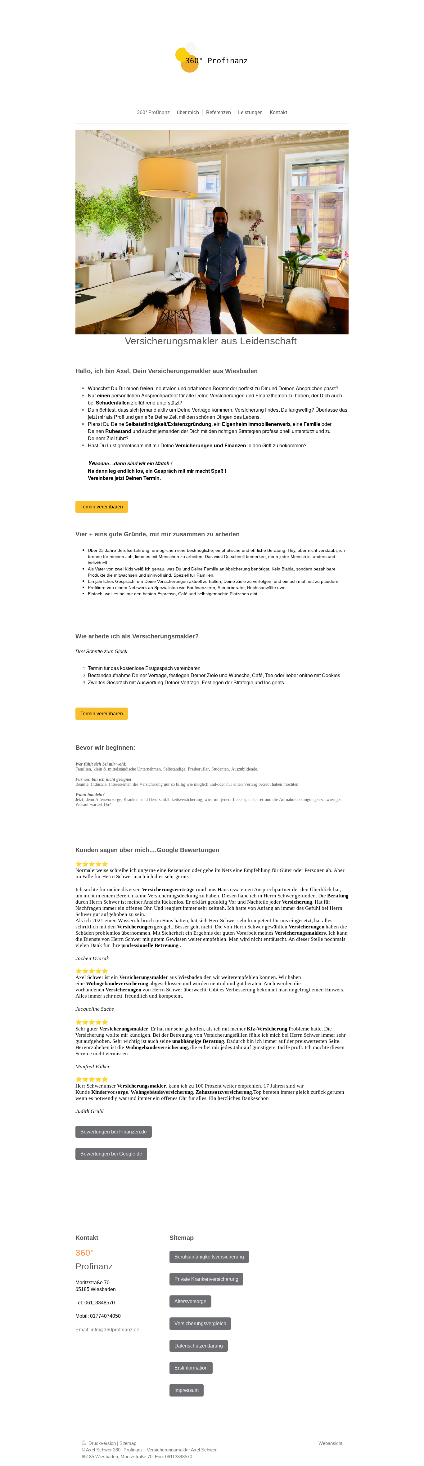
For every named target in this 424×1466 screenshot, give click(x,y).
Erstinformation (191, 1367)
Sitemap (128, 1443)
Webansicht (330, 1443)
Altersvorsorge (190, 1301)
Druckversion (102, 1443)
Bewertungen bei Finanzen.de (113, 1131)
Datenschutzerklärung (198, 1345)
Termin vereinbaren (101, 506)
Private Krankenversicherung (206, 1279)
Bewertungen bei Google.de (111, 1153)
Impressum (186, 1390)
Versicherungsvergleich (200, 1323)
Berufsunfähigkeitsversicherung (209, 1256)
